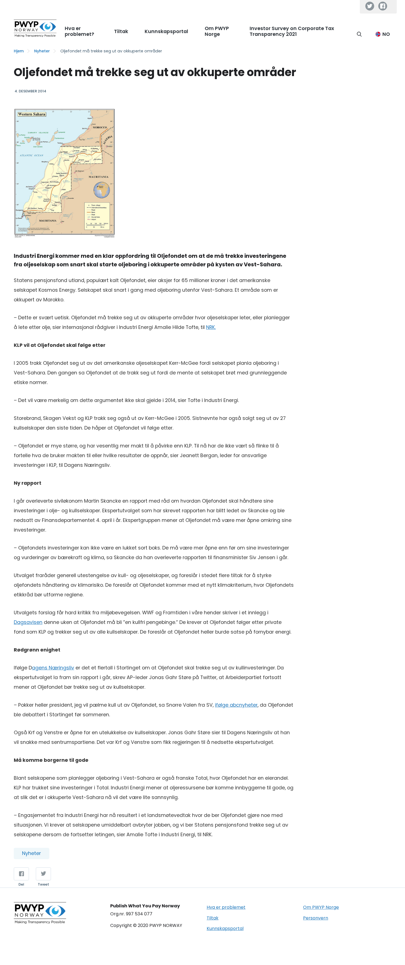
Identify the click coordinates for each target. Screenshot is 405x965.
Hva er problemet (226, 907)
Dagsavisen (28, 622)
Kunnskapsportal (225, 928)
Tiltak (212, 918)
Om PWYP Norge (321, 907)
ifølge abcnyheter (236, 705)
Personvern (315, 918)
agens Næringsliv (53, 667)
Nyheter (42, 51)
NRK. (211, 327)
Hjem (19, 51)
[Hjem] (35, 28)
